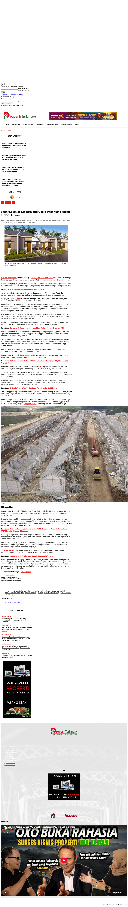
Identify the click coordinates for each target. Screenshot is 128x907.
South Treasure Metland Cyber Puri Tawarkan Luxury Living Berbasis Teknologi (14, 157)
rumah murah (66, 593)
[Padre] (12, 197)
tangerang (9, 595)
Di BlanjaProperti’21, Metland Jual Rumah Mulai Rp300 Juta (33, 388)
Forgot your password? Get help (12, 95)
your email (21, 101)
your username (23, 88)
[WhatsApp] (40, 270)
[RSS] (121, 108)
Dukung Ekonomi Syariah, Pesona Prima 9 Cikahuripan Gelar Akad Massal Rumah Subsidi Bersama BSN (13, 182)
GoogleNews (26, 572)
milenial (47, 591)
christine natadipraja (18, 591)
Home (3, 130)
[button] (83, 124)
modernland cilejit (58, 591)
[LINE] (60, 270)
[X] (123, 108)
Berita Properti (6, 616)
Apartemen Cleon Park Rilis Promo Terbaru (27, 289)
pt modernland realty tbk (14, 593)
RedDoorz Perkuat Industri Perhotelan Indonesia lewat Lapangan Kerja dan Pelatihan (15, 620)
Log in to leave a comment (11, 603)
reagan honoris (30, 593)
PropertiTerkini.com (9, 278)
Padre (17, 197)
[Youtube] (126, 108)
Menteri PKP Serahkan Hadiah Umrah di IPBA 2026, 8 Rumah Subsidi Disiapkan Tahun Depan (17, 629)
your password (23, 90)
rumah (40, 593)
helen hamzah (38, 591)
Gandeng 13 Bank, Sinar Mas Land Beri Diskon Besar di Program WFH (37, 328)
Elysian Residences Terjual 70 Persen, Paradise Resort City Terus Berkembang (13, 169)
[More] (67, 270)
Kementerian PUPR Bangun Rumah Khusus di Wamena (31, 556)
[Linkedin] (118, 108)
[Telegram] (54, 270)
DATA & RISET (5, 653)
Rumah (8, 130)
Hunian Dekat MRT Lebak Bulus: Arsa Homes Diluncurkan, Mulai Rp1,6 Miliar (14, 146)
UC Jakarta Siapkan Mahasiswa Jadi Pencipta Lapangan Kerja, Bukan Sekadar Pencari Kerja (16, 647)
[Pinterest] (33, 270)
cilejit (29, 591)
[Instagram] (116, 108)
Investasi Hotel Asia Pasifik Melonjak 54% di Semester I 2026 (17, 656)
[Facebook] (113, 108)
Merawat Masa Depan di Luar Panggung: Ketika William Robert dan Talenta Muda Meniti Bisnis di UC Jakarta (16, 638)
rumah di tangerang (51, 593)
